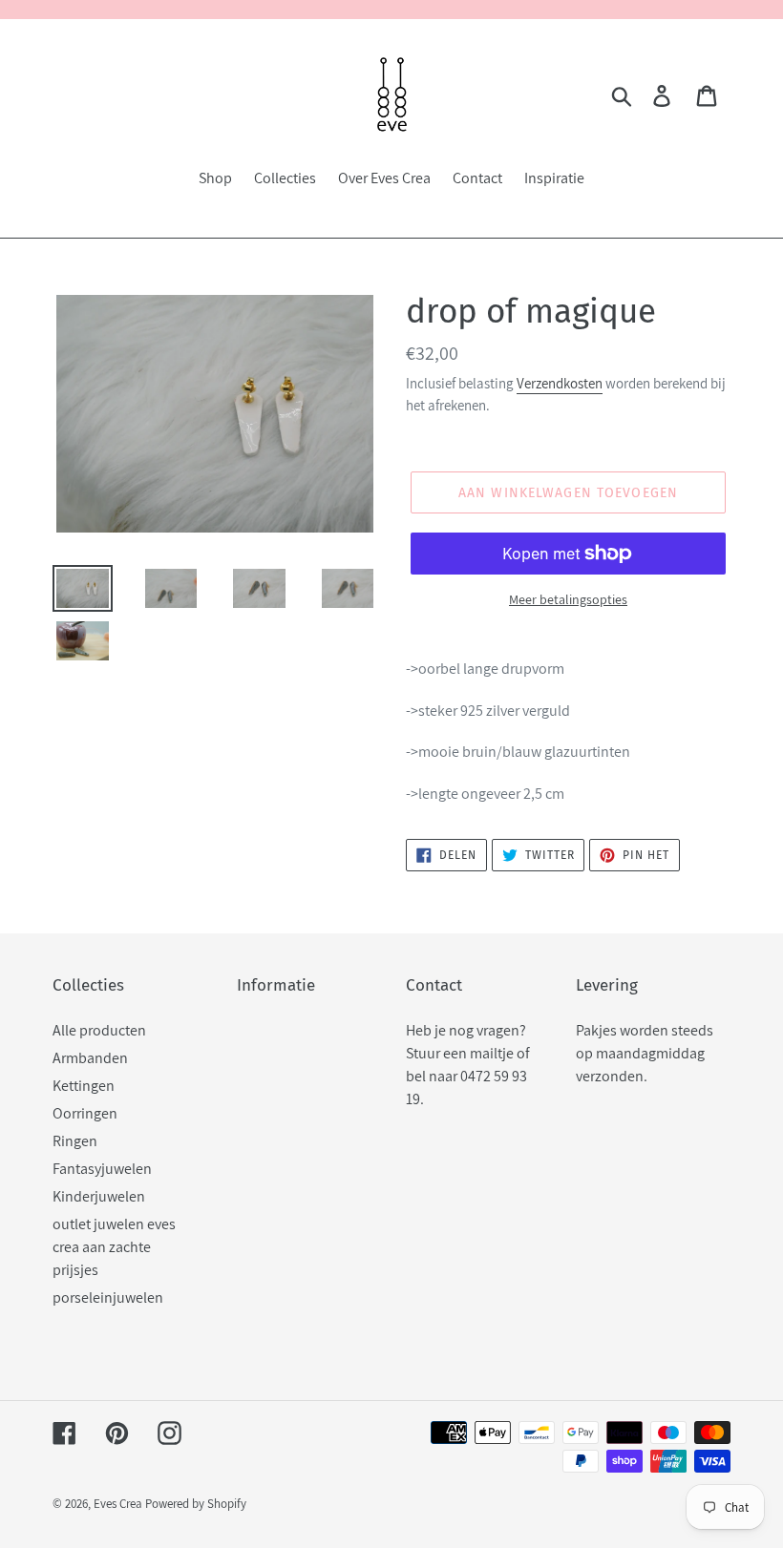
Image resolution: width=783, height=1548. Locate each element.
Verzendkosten (560, 383)
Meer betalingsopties (568, 599)
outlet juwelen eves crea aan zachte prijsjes (114, 1247)
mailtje (492, 1053)
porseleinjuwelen (108, 1297)
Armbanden (90, 1058)
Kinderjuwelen (99, 1196)
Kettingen (84, 1086)
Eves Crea (118, 1504)
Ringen (75, 1141)
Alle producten (99, 1030)
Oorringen (85, 1113)
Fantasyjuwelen (102, 1169)
